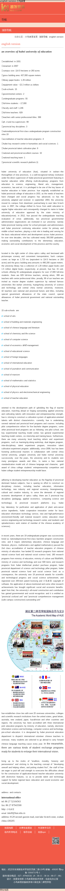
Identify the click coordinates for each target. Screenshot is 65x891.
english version (56, 37)
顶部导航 (43, 37)
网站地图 (4, 890)
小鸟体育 (10, 809)
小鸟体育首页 (31, 37)
